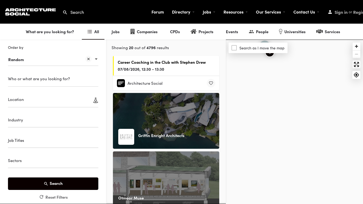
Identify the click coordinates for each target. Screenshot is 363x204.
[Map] (294, 122)
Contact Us (304, 12)
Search (56, 183)
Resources (233, 12)
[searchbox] (52, 121)
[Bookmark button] (211, 83)
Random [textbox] (16, 59)
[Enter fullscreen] (356, 64)
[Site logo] (31, 11)
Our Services (268, 12)
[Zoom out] (356, 54)
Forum (157, 12)
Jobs (207, 12)
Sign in (341, 12)
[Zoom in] (356, 46)
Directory (181, 12)
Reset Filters (56, 197)
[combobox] (53, 57)
